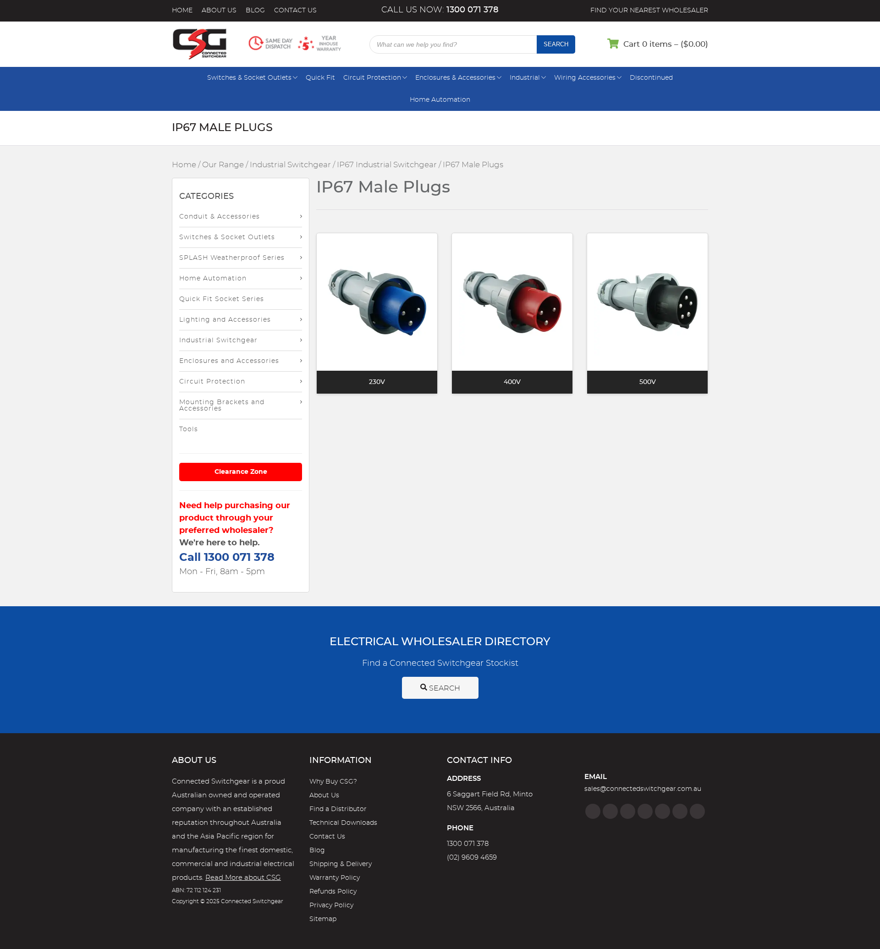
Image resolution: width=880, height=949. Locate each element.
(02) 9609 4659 (472, 857)
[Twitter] (627, 811)
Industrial (525, 78)
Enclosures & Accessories (455, 78)
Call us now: (440, 10)
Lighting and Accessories (225, 320)
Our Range (223, 165)
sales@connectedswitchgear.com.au (642, 789)
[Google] (662, 811)
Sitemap (322, 919)
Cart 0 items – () (665, 44)
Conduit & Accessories (219, 217)
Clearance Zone (240, 472)
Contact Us (295, 10)
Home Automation (440, 100)
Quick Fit (320, 78)
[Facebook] (592, 811)
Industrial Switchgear (290, 165)
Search (556, 44)
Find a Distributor (338, 809)
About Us (219, 10)
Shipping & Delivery (340, 864)
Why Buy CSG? (333, 782)
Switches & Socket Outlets (249, 78)
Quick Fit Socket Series (221, 299)
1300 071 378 (468, 843)
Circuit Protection (372, 78)
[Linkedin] (645, 811)
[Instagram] (610, 811)
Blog (255, 10)
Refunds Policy (333, 892)
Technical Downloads (343, 823)
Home (182, 10)
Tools (188, 429)
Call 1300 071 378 (227, 557)
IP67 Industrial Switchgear (387, 165)
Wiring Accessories (585, 78)
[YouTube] (680, 811)
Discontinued (651, 78)
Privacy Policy (331, 905)
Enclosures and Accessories (229, 361)
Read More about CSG (243, 877)
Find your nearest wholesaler (649, 10)
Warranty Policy (334, 878)
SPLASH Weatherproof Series (232, 258)
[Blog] (697, 811)
